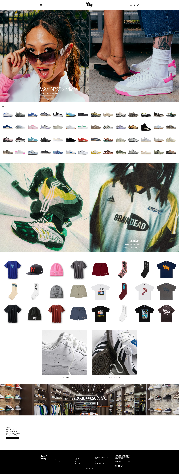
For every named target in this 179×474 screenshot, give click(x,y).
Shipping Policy (78, 458)
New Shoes (4, 106)
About (56, 458)
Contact (56, 459)
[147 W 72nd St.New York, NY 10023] (89, 432)
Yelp (103, 463)
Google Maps (98, 463)
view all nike (64, 377)
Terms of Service (78, 463)
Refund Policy (78, 459)
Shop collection (130, 247)
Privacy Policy (78, 461)
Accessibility (57, 461)
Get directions (12, 437)
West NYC (4, 257)
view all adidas (114, 377)
